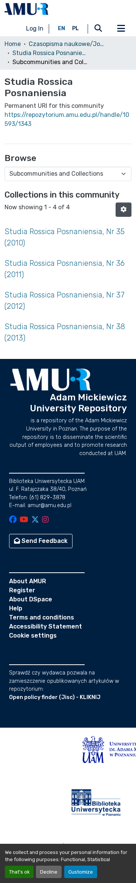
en (61, 28)
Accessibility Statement (45, 626)
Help (15, 608)
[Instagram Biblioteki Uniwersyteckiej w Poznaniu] (45, 520)
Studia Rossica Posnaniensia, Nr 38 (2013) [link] (65, 332)
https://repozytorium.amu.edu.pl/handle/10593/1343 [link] (67, 119)
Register (22, 590)
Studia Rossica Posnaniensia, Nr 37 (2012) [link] (65, 300)
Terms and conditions (41, 617)
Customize (80, 872)
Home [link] (13, 44)
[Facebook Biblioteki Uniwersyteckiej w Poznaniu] (13, 520)
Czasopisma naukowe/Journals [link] (66, 44)
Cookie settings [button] (33, 635)
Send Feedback (44, 540)
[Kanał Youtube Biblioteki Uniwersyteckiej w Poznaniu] (24, 520)
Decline (48, 872)
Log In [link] (34, 28)
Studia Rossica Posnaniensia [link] (50, 53)
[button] (26, 9)
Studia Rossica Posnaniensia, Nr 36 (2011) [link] (65, 269)
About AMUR (27, 581)
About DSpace (30, 599)
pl (75, 28)
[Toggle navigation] (120, 28)
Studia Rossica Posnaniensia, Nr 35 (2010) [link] (65, 237)
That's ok (19, 872)
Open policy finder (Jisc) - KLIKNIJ (54, 697)
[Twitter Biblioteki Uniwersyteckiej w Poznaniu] (35, 520)
